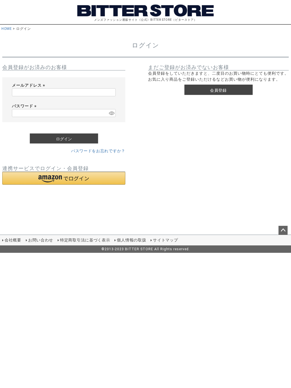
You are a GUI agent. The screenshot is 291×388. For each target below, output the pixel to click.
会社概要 (13, 240)
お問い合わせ (40, 240)
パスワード (25, 106)
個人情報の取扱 (131, 240)
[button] (63, 178)
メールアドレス (29, 85)
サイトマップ (165, 240)
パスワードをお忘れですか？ (98, 151)
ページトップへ (283, 230)
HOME (6, 29)
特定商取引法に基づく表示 (85, 240)
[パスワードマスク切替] (111, 113)
